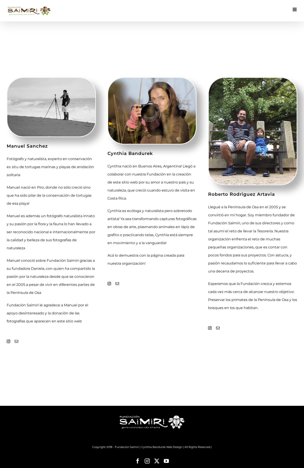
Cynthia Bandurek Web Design (161, 447)
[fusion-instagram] (8, 341)
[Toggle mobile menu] (295, 9)
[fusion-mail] (16, 341)
